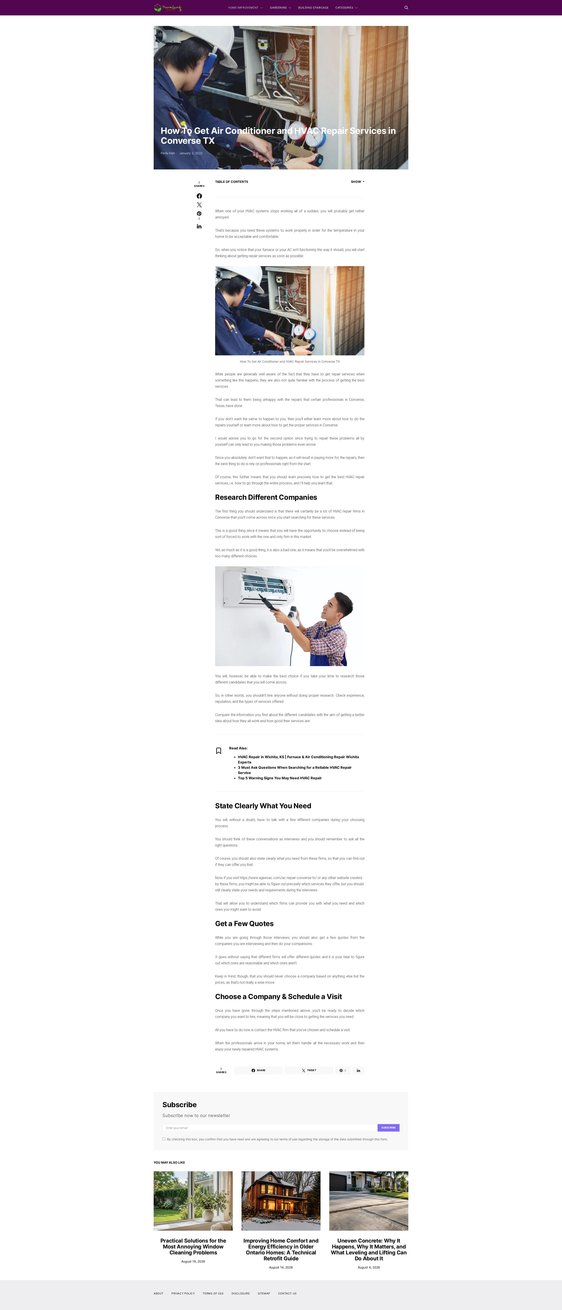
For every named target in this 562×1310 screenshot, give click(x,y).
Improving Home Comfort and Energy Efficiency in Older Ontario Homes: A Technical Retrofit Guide (280, 1249)
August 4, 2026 (369, 1267)
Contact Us (287, 1293)
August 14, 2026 (281, 1267)
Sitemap (264, 1293)
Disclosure (241, 1293)
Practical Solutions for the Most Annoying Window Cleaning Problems (193, 1246)
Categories (344, 7)
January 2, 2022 (190, 153)
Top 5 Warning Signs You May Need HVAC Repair (280, 778)
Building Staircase (313, 7)
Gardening (278, 7)
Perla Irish (168, 153)
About (159, 1293)
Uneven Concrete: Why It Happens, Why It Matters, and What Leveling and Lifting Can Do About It (369, 1249)
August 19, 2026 (193, 1261)
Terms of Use (213, 1293)
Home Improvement (243, 7)
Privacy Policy (183, 1293)
